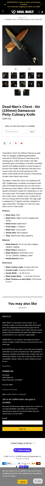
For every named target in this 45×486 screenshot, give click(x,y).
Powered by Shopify (22, 458)
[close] (42, 4)
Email (4, 418)
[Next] (29, 69)
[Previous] (16, 69)
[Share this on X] (4, 143)
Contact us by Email (9, 389)
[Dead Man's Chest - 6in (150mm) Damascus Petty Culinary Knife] (22, 45)
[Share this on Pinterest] (16, 143)
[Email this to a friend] (21, 143)
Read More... (7, 366)
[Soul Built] (22, 12)
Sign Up (22, 429)
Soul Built (12, 456)
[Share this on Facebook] (10, 143)
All (25, 17)
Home (20, 17)
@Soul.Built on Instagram (17, 394)
